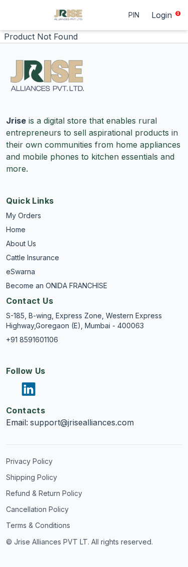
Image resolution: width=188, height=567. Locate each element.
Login (161, 15)
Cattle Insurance (32, 257)
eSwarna (20, 271)
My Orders (23, 215)
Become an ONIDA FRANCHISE (56, 285)
